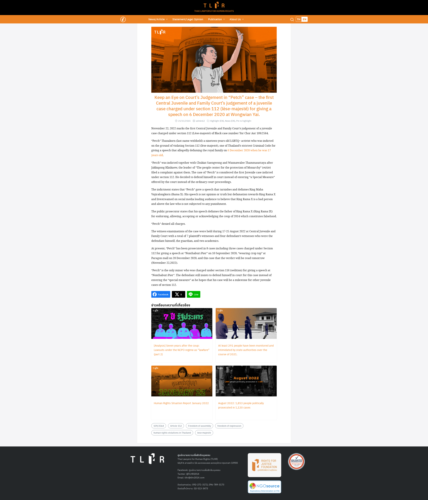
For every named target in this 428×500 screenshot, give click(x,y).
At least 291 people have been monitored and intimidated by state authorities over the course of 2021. (246, 350)
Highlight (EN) (217, 120)
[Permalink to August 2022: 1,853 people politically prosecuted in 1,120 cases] (246, 381)
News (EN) (230, 120)
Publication (215, 19)
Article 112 (176, 425)
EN (304, 19)
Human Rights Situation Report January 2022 (181, 403)
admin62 (200, 120)
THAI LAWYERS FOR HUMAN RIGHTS (214, 11)
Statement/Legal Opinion (187, 19)
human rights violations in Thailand (172, 432)
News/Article (156, 19)
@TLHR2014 (192, 473)
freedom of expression (229, 425)
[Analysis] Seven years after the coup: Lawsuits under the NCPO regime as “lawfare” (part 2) (181, 350)
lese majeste (204, 432)
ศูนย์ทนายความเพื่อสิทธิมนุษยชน (205, 470)
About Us (235, 19)
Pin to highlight (243, 120)
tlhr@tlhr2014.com (194, 477)
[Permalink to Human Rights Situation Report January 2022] (181, 381)
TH (298, 19)
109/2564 (158, 425)
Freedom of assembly (199, 425)
